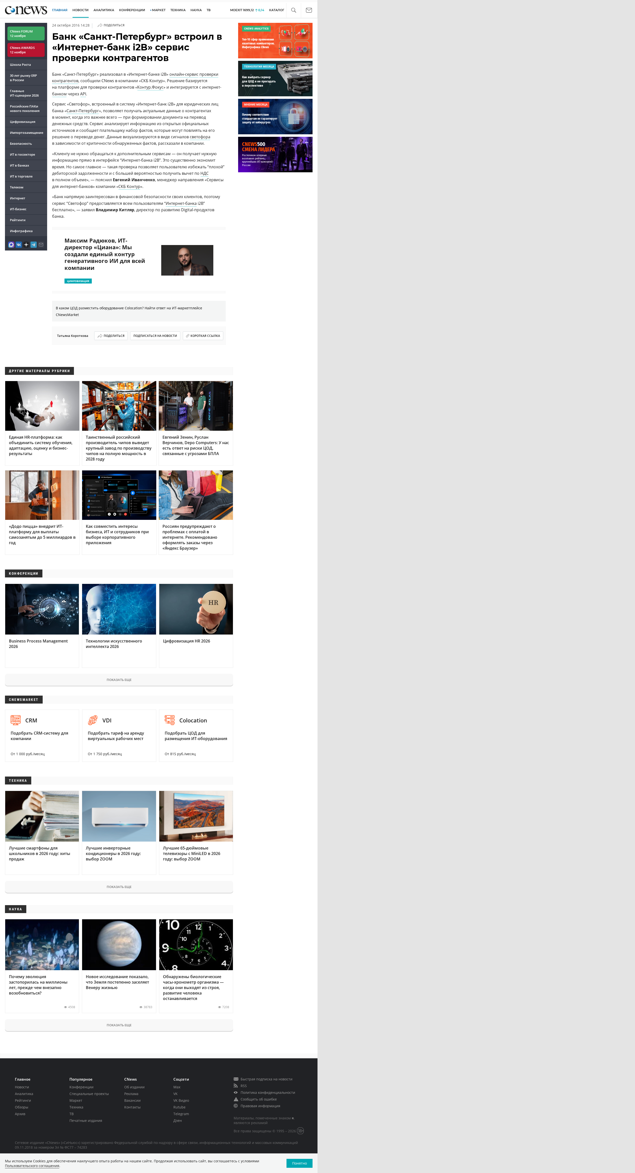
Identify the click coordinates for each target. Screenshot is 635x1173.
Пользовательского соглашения (32, 1165)
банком (59, 94)
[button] (293, 10)
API (83, 94)
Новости (22, 1087)
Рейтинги (18, 220)
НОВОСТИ (80, 10)
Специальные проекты (89, 1093)
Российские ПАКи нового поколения (24, 108)
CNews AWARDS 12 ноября (22, 49)
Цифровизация (22, 121)
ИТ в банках (19, 165)
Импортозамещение (26, 132)
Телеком (16, 187)
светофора (200, 137)
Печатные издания (85, 1120)
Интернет (17, 198)
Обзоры (21, 1107)
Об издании (134, 1087)
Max (176, 1087)
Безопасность (21, 143)
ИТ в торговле (21, 176)
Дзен (177, 1120)
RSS (244, 1085)
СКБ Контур (129, 186)
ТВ (209, 10)
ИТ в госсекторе (22, 154)
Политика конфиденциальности (268, 1092)
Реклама (131, 1093)
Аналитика (104, 10)
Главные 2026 (24, 93)
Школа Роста (20, 64)
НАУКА (196, 10)
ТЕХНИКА (178, 10)
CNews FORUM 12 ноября (21, 33)
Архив (20, 1113)
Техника (76, 1107)
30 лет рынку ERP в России (23, 77)
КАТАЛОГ (276, 10)
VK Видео (181, 1100)
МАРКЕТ (158, 10)
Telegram (181, 1113)
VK (175, 1093)
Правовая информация (260, 1105)
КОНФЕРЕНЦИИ (132, 10)
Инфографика (21, 231)
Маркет (75, 1100)
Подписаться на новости (155, 336)
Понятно (299, 1163)
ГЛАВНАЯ (59, 10)
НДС (204, 173)
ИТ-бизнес (18, 209)
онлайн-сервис (183, 74)
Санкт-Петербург (82, 110)
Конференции (81, 1087)
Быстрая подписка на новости (266, 1079)
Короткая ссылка (205, 336)
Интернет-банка (181, 203)
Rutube (179, 1107)
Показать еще (119, 679)
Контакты (132, 1107)
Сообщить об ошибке (259, 1099)
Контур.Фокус (150, 87)
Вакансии (132, 1100)
